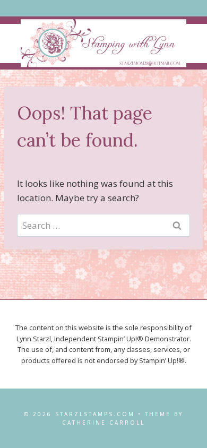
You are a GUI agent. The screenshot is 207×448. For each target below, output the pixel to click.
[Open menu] (104, 8)
